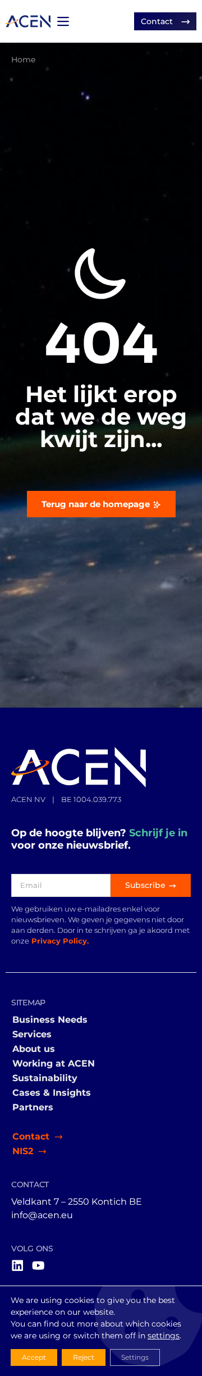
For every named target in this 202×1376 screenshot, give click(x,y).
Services (32, 1034)
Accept (34, 1357)
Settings (135, 1357)
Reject (83, 1357)
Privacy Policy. (60, 941)
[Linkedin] (17, 1265)
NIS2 (22, 1151)
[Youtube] (38, 1265)
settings (164, 1336)
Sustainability (44, 1078)
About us (33, 1049)
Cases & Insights (51, 1092)
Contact (30, 1136)
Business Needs (50, 1019)
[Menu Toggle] (63, 21)
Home (23, 59)
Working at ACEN (53, 1063)
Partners (32, 1107)
